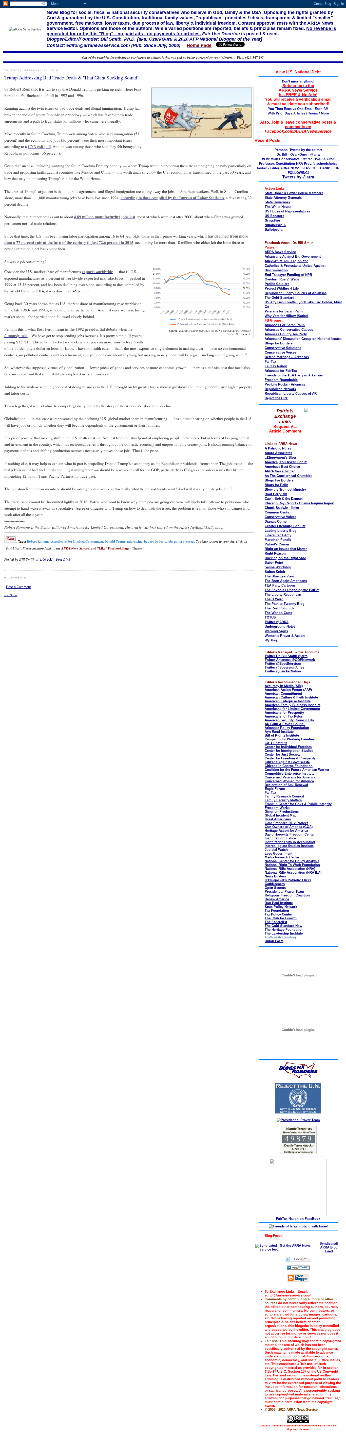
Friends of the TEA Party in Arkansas (294, 375)
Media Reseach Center (282, 857)
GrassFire (272, 220)
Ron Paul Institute (279, 903)
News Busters (275, 876)
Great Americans (278, 819)
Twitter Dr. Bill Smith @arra (286, 656)
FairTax (270, 361)
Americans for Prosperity (284, 712)
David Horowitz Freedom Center (290, 834)
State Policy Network (281, 907)
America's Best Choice (282, 467)
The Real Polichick (279, 608)
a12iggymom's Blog (280, 457)
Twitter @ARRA (277, 622)
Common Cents (277, 512)
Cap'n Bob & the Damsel (284, 499)
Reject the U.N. (276, 398)
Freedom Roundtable (281, 380)
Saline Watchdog (278, 567)
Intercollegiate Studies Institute (289, 846)
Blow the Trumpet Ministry (285, 489)
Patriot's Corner (277, 544)
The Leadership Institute (284, 933)
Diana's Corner (276, 521)
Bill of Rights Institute (282, 735)
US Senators (274, 216)
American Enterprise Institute (288, 701)
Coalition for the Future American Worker (297, 770)
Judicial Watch (276, 850)
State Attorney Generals (283, 197)
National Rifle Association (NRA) (290, 869)
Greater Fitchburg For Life (285, 526)
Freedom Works (277, 808)
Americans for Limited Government (292, 709)
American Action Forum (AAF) (288, 690)
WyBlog (271, 640)
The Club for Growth (281, 918)
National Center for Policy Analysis (292, 861)
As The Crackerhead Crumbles (288, 476)
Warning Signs (276, 631)
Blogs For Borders (279, 480)
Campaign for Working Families (290, 739)
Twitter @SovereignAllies (284, 667)
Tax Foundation (277, 910)
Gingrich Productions (282, 811)
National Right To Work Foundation (292, 865)
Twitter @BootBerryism (283, 663)
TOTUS (270, 617)
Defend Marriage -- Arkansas (287, 357)
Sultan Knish (275, 572)
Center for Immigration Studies (289, 751)
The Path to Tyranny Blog (284, 604)
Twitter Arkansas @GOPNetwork (290, 660)
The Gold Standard (279, 297)
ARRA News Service (280, 252)
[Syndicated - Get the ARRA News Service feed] (285, 1249)
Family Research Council (284, 796)
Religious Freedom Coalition (287, 895)
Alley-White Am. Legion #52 (286, 261)
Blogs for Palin (276, 485)
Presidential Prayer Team (284, 891)
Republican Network (280, 389)
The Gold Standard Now (283, 926)
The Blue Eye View (279, 576)
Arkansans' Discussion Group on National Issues (303, 339)
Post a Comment (18, 587)
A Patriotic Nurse (278, 448)
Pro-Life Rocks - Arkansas (285, 384)
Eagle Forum (275, 789)
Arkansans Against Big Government (293, 256)
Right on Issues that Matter (286, 549)
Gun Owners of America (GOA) (289, 827)
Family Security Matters (283, 800)
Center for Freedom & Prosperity (290, 758)
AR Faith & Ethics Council (285, 724)
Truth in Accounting (280, 937)
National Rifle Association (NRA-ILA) (293, 872)
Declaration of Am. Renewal (286, 785)
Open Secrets (275, 888)
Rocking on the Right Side (285, 558)
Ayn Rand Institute (279, 732)
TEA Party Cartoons (280, 585)
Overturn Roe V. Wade (282, 279)
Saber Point (274, 562)
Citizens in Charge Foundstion (289, 766)
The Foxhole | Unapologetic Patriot (292, 590)
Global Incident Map (280, 815)
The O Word (274, 599)
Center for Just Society (282, 754)
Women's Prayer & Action (285, 636)
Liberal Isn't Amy (278, 535)
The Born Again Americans (286, 581)
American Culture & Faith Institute (291, 697)
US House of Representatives (287, 211)
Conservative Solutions (283, 348)
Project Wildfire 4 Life (282, 288)
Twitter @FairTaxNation (283, 671)
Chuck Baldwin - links (282, 508)
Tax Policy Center (278, 914)
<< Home (10, 595)
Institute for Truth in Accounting (290, 842)
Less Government (278, 853)
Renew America (277, 899)
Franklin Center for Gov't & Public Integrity (298, 804)
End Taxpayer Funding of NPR (288, 275)
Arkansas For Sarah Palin (285, 325)
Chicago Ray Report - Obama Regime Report (299, 503)
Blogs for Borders (279, 343)
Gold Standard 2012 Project (286, 823)
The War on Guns (278, 613)
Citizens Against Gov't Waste (287, 762)
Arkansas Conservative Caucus (289, 329)
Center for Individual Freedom (288, 747)
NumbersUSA (275, 225)
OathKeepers (275, 884)
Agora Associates (278, 453)
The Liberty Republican (283, 594)
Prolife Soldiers (277, 284)
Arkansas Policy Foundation (287, 728)
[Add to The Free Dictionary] (298, 1269)
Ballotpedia (273, 229)
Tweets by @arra (298, 177)
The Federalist (276, 922)
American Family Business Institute (292, 705)
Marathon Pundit (278, 540)
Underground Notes (280, 626)
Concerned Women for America (289, 781)
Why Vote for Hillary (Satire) (286, 316)
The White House (278, 207)
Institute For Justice (280, 838)
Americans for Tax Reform (285, 716)
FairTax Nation (276, 366)
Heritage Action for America (286, 831)
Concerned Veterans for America (290, 777)
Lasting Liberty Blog (281, 530)
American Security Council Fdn (289, 720)
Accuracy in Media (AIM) (284, 686)
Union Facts (274, 941)
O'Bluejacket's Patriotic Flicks (288, 880)
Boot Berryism (276, 494)
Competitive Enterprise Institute (289, 773)
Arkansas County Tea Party (286, 334)
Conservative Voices (280, 352)
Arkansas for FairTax (281, 371)
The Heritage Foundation (284, 929)
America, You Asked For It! (286, 462)
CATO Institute (276, 743)
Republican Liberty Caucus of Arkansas (295, 293)
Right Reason (275, 553)
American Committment (283, 693)
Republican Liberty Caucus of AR (291, 393)
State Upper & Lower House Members (294, 193)
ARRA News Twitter (280, 471)
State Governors (277, 202)
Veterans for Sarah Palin (284, 311)
